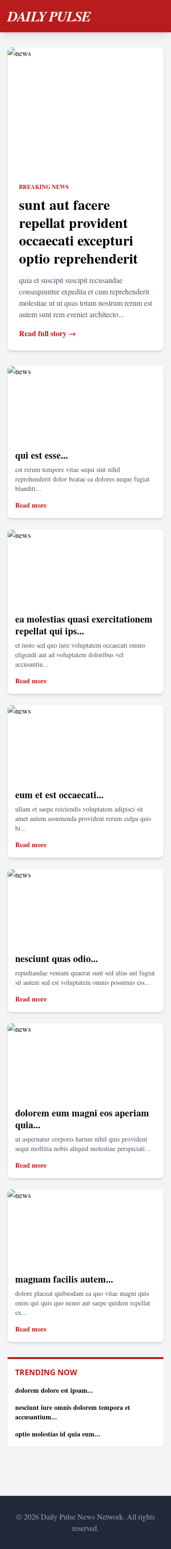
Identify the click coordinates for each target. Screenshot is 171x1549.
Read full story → (47, 333)
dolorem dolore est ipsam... (54, 1390)
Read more (31, 505)
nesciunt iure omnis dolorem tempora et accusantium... (72, 1412)
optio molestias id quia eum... (57, 1434)
